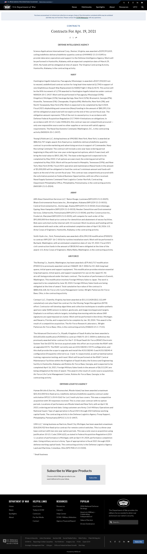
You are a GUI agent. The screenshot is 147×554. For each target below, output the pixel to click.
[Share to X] (73, 38)
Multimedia (87, 7)
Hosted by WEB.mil (73, 551)
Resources (123, 7)
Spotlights (100, 7)
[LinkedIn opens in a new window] (137, 2)
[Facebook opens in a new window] (128, 2)
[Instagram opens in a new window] (133, 2)
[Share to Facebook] (70, 38)
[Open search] (143, 7)
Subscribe (93, 478)
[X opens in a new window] (124, 2)
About (112, 7)
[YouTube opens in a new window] (142, 2)
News (74, 7)
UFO (135, 7)
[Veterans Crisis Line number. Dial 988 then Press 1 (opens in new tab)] (10, 541)
